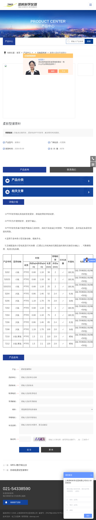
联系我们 (71, 169)
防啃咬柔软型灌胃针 (19, 470)
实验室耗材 (41, 53)
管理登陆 (24, 516)
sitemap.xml (34, 516)
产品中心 (9, 41)
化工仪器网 (16, 516)
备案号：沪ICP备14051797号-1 (51, 513)
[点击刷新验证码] (40, 439)
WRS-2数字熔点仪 (18, 465)
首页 (18, 53)
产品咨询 (24, 169)
